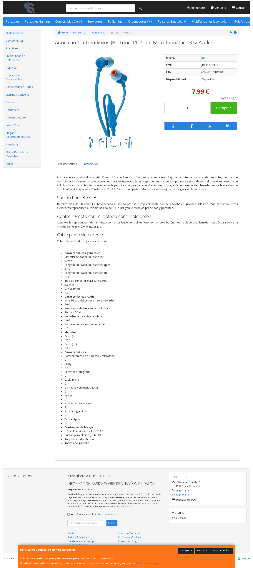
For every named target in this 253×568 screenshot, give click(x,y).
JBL (203, 58)
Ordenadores (14, 33)
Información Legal (129, 533)
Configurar (186, 550)
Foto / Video (13, 125)
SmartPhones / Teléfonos (15, 58)
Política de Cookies (148, 563)
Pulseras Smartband (172, 21)
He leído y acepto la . (95, 514)
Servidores (95, 21)
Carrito (240, 7)
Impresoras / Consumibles (14, 77)
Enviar (111, 523)
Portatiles (12, 21)
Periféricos (13, 110)
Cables (10, 102)
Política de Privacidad (122, 506)
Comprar (223, 107)
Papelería (12, 144)
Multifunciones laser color (210, 21)
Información (90, 164)
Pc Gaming (115, 21)
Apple (9, 163)
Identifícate (197, 7)
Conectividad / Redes (19, 87)
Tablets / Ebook (16, 117)
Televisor (12, 67)
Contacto (220, 7)
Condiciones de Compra (81, 541)
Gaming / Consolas (17, 94)
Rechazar (202, 550)
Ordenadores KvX (140, 21)
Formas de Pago (128, 541)
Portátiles (12, 48)
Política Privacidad (78, 537)
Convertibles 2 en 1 (68, 21)
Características (67, 164)
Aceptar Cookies (221, 550)
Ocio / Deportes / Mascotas (17, 154)
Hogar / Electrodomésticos (18, 134)
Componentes (15, 40)
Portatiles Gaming (37, 21)
